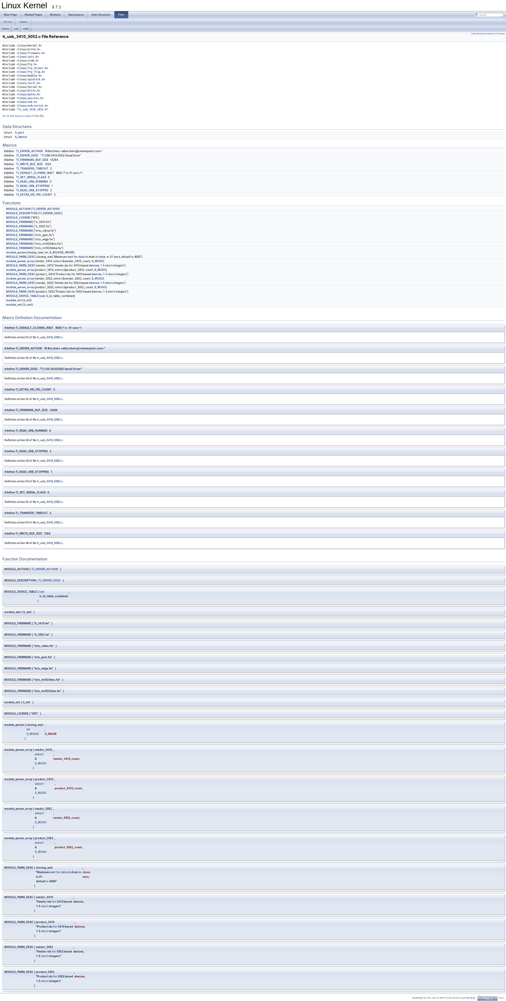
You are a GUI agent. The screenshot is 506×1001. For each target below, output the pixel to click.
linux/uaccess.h (30, 98)
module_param (16, 252)
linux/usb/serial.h (32, 105)
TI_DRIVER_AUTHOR (29, 151)
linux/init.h (27, 56)
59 (27, 481)
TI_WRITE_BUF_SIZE (29, 164)
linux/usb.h (27, 101)
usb (16, 28)
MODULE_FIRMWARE (19, 222)
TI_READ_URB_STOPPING (33, 186)
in (67, 172)
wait (70, 256)
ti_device (21, 136)
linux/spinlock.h (30, 79)
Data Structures (478, 33)
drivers (5, 28)
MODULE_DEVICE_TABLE (22, 296)
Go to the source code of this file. (23, 116)
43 (27, 357)
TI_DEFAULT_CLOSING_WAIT (35, 172)
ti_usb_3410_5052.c (50, 337)
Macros (490, 33)
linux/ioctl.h (28, 83)
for (76, 256)
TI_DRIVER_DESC (27, 155)
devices (94, 265)
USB (47, 155)
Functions (500, 33)
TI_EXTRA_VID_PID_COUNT (34, 194)
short (108, 265)
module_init (14, 300)
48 (27, 543)
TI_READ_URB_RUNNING (32, 181)
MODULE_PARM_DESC (20, 256)
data (81, 256)
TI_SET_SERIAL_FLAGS (31, 177)
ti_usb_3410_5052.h (32, 109)
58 (27, 440)
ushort (57, 261)
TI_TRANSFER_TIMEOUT (32, 168)
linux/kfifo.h (28, 90)
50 (27, 522)
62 (27, 399)
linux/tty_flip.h (30, 71)
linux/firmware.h (30, 53)
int (46, 252)
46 (27, 419)
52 (27, 337)
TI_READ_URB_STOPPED (32, 190)
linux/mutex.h (28, 94)
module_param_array (20, 261)
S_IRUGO (55, 252)
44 (27, 378)
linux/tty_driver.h (32, 68)
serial (26, 28)
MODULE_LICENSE (18, 217)
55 (27, 501)
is (132, 256)
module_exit (14, 304)
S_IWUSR (68, 252)
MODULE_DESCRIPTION (21, 213)
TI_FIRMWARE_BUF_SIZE (32, 159)
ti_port (19, 132)
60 (27, 460)
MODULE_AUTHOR (18, 208)
